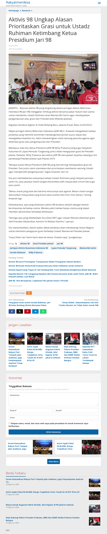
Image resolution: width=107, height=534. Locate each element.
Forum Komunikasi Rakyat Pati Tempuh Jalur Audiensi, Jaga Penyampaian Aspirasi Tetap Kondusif (18, 449)
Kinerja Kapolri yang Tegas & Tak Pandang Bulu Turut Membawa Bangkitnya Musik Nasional (52, 270)
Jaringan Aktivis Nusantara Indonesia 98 (29, 248)
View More (53, 461)
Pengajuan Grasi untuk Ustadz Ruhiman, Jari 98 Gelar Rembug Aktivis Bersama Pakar (29, 302)
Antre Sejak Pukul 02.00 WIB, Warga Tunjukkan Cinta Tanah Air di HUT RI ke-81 (68, 449)
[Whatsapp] (43, 311)
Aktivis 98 (24, 243)
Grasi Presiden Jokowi (43, 243)
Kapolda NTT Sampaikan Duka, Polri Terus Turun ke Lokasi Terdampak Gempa (89, 354)
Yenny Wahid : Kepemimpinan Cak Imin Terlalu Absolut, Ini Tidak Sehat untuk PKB (78, 302)
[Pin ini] (27, 311)
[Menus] (99, 3)
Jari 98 (60, 243)
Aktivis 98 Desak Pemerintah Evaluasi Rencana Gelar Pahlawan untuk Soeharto (46, 266)
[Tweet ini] (19, 311)
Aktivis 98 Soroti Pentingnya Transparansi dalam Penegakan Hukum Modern (45, 261)
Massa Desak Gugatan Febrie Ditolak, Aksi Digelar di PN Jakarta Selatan (53, 352)
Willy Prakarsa (35, 252)
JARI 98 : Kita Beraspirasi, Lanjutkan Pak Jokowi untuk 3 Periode (38, 280)
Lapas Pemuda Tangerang (63, 248)
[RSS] (29, 293)
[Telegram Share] (35, 311)
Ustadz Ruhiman (17, 252)
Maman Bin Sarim (88, 248)
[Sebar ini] (12, 311)
